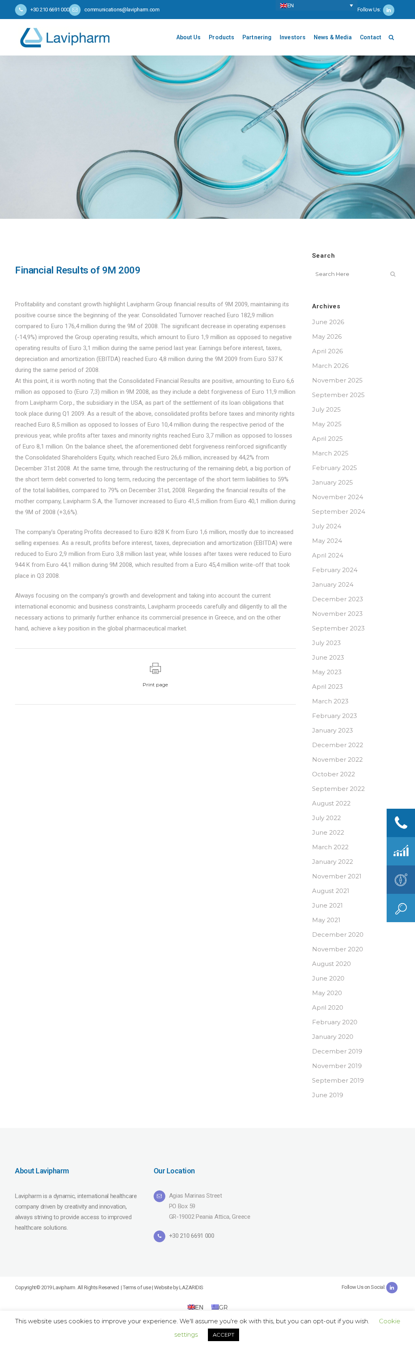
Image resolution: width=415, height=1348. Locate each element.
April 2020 (327, 1007)
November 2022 (337, 759)
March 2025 (330, 453)
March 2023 (330, 701)
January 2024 (332, 584)
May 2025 (327, 424)
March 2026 (330, 366)
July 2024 (326, 526)
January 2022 (332, 861)
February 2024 (334, 570)
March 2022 (330, 847)
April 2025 (327, 438)
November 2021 (337, 876)
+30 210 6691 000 (191, 1235)
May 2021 (326, 920)
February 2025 (334, 468)
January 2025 (332, 482)
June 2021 (327, 905)
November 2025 (337, 380)
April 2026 (327, 351)
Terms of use (137, 1287)
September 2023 (338, 628)
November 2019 (337, 1066)
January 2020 (332, 1036)
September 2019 (338, 1080)
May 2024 (327, 541)
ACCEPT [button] (223, 1334)
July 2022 (326, 818)
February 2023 (334, 716)
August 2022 (331, 803)
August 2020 (331, 964)
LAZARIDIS (191, 1287)
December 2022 (337, 745)
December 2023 (337, 599)
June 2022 (328, 832)
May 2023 (327, 672)
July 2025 (326, 409)
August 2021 (330, 891)
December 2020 (338, 934)
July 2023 (326, 643)
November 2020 (337, 949)
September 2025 (338, 395)
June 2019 (327, 1095)
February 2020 (334, 1022)
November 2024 (337, 497)
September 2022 (338, 789)
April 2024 (327, 555)
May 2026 (327, 336)
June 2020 (328, 978)
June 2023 (328, 657)
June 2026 (328, 322)
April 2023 (327, 686)
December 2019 (337, 1051)
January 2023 (332, 730)
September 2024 (338, 511)
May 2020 (327, 993)
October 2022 (333, 774)
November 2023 (337, 613)
